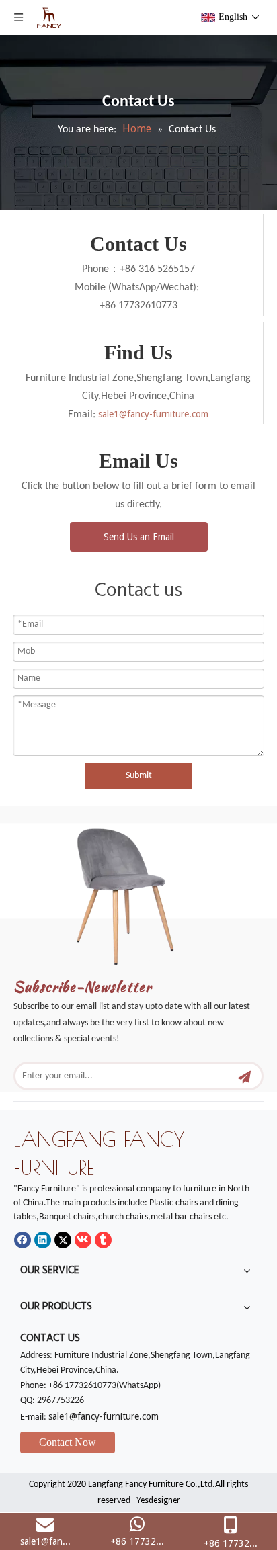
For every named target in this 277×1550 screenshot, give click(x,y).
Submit (139, 776)
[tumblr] (103, 1240)
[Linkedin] (42, 1240)
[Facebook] (22, 1240)
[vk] (83, 1240)
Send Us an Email (139, 536)
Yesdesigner (158, 1500)
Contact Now (67, 1442)
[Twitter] (62, 1240)
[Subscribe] (244, 1076)
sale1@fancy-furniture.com (153, 413)
